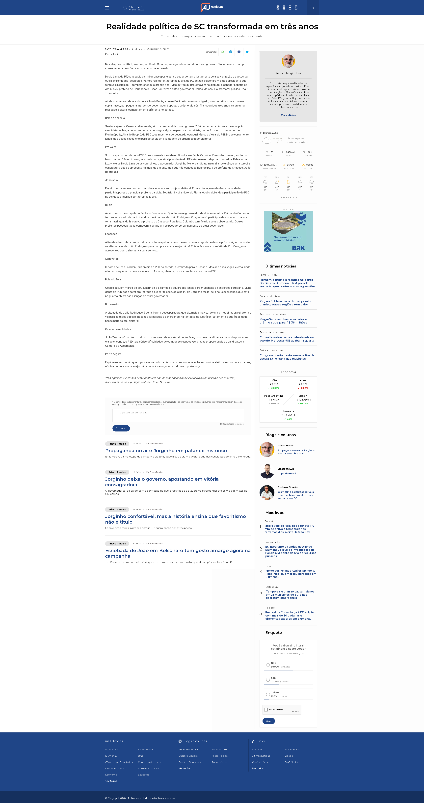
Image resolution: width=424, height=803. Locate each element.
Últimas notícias (280, 266)
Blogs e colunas (280, 435)
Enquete (273, 632)
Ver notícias (288, 115)
